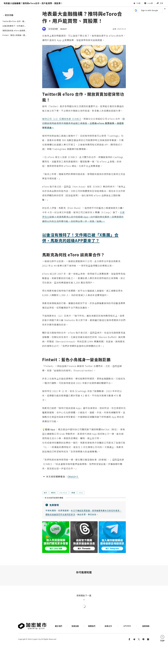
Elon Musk (63, 493)
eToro (81, 493)
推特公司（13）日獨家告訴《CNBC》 (61, 118)
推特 (45, 493)
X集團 (73, 493)
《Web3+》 (73, 476)
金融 (114, 29)
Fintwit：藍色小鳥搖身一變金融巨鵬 (14, 35)
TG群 (138, 3)
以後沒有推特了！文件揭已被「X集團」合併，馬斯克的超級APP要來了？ (14, 26)
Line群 (150, 3)
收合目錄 (8, 15)
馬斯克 (53, 493)
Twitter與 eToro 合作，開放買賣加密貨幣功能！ (14, 21)
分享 (161, 3)
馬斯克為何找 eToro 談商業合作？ (14, 31)
